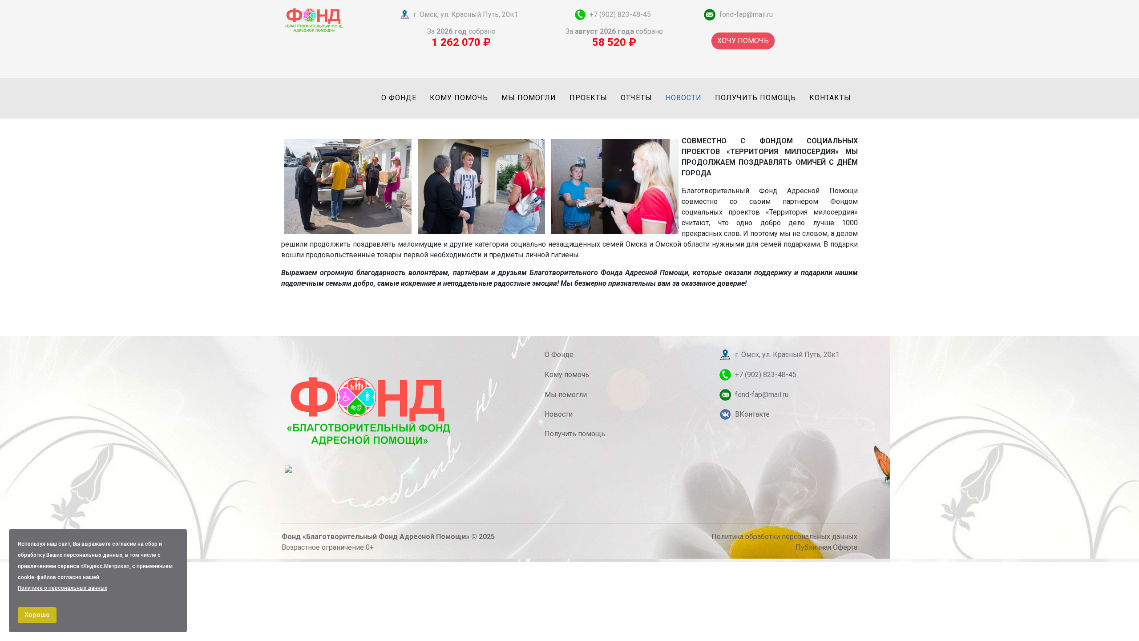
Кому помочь (459, 97)
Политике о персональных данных (62, 588)
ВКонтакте (752, 414)
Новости (684, 97)
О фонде (398, 97)
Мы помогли (528, 97)
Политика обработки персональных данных (784, 536)
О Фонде (559, 354)
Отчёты (636, 97)
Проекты (588, 97)
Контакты (830, 97)
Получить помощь (755, 97)
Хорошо (37, 615)
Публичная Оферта (826, 547)
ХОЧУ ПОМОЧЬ (743, 41)
